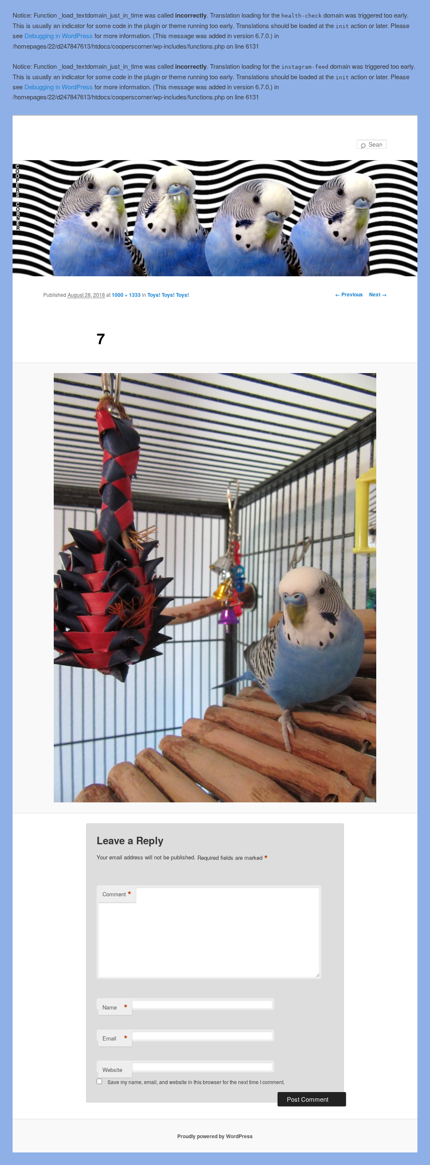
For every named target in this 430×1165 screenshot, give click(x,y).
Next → (378, 294)
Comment (116, 894)
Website (112, 1070)
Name (115, 1007)
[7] (215, 587)
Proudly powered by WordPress (215, 1136)
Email (115, 1038)
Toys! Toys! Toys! (168, 294)
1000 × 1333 (126, 294)
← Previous (349, 294)
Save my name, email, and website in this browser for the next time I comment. (196, 1081)
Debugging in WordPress (58, 35)
